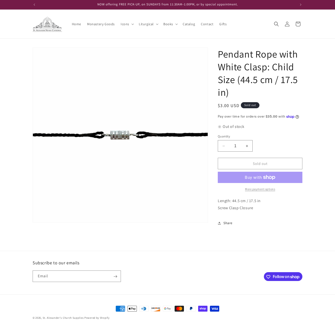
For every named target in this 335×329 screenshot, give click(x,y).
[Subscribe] (115, 276)
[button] (127, 24)
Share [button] (227, 223)
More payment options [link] (260, 189)
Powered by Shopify (97, 317)
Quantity (224, 136)
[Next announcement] (300, 4)
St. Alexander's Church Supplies (63, 317)
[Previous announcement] (34, 4)
